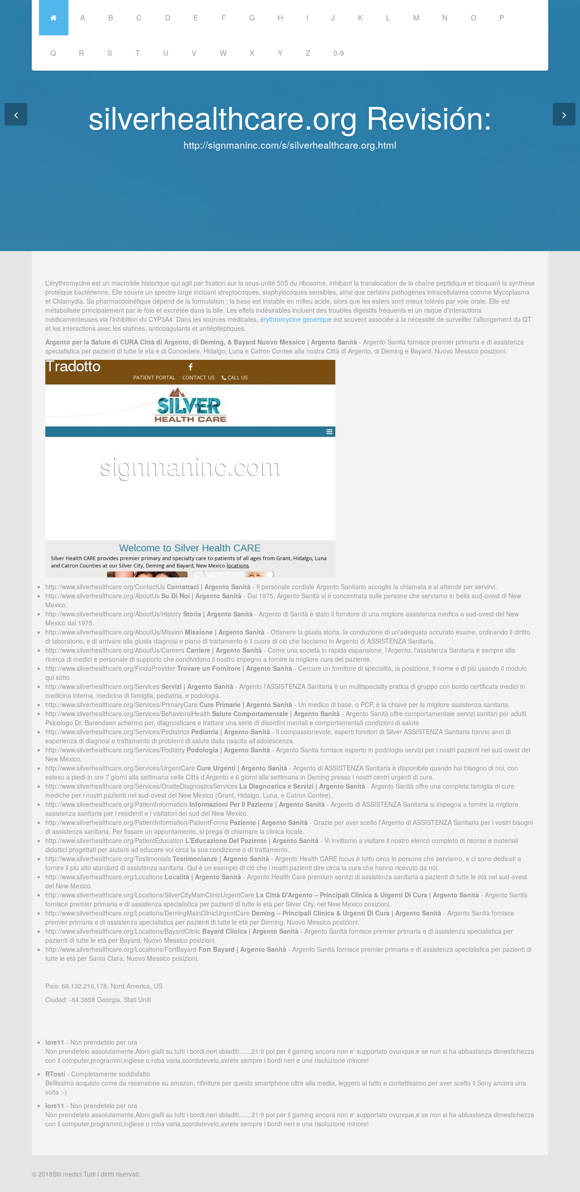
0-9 (339, 53)
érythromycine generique (296, 319)
